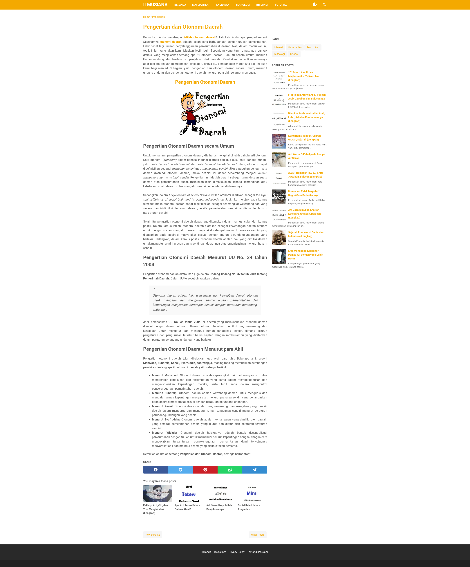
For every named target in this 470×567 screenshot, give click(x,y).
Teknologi (243, 4)
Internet (262, 4)
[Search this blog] (324, 5)
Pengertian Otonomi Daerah (205, 82)
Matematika (200, 4)
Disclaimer (220, 551)
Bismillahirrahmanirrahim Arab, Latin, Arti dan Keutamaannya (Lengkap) (306, 117)
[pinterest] (205, 470)
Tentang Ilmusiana (258, 551)
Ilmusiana (155, 4)
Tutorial (281, 4)
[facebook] (155, 470)
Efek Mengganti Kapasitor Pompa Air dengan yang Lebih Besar (305, 254)
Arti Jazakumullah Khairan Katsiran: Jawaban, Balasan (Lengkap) (304, 213)
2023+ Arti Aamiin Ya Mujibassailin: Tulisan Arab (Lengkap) (304, 76)
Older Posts (257, 534)
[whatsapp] (230, 470)
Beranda (180, 4)
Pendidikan (222, 4)
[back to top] (462, 558)
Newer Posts (152, 534)
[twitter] (180, 470)
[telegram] (254, 470)
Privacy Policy (237, 551)
